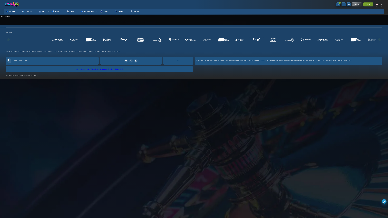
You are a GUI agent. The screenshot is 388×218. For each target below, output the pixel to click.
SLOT (43, 11)
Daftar (368, 4)
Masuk (357, 4)
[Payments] (349, 4)
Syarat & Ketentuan (83, 69)
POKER (72, 11)
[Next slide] (379, 39)
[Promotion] (344, 4)
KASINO (57, 11)
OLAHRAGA (28, 11)
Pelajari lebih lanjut (114, 51)
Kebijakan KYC (118, 69)
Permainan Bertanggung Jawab (101, 69)
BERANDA (12, 11)
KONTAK (136, 11)
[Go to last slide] (8, 39)
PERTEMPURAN (89, 11)
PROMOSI (121, 11)
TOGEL (105, 11)
